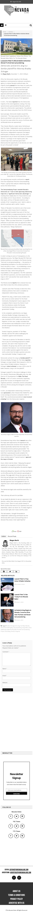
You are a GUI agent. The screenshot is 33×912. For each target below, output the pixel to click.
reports (14, 283)
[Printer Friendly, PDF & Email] (16, 531)
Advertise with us (16, 903)
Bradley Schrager (10, 626)
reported (14, 102)
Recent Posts (12, 536)
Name (4, 669)
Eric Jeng (17, 626)
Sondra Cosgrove (15, 631)
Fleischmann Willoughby (7, 627)
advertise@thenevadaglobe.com (20, 872)
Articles (11, 32)
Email (4, 675)
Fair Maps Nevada (24, 626)
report (27, 179)
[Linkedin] (16, 571)
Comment (5, 652)
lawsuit (23, 440)
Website (4, 682)
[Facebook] (4, 571)
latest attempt (11, 366)
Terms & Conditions (16, 895)
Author (4, 536)
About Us (16, 891)
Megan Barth (6, 74)
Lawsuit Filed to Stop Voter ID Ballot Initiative (22, 580)
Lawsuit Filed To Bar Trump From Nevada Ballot (21, 596)
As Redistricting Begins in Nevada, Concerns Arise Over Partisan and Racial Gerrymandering (22, 613)
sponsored (6, 393)
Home (4, 32)
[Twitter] (10, 571)
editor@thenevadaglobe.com (19, 870)
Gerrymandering (17, 627)
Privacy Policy (16, 899)
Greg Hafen (25, 627)
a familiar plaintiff (25, 358)
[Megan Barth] (5, 543)
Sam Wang (7, 631)
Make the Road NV (11, 629)
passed (12, 85)
